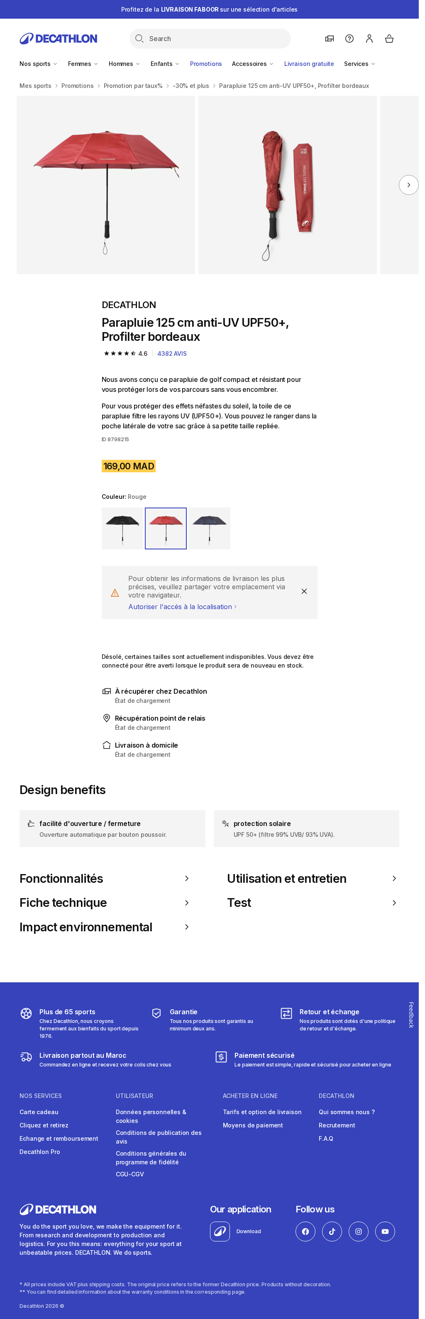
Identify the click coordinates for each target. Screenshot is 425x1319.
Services (357, 63)
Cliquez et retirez (44, 1125)
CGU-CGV (130, 1174)
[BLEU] (209, 528)
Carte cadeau (39, 1111)
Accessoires (250, 63)
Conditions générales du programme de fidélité (151, 1158)
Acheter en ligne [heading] (250, 1096)
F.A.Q (326, 1138)
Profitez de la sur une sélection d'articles (209, 9)
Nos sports (36, 63)
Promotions (206, 63)
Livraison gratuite (309, 63)
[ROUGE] (166, 528)
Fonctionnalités (61, 879)
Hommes (122, 63)
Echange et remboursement (59, 1138)
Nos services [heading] (41, 1096)
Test (239, 903)
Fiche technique (63, 903)
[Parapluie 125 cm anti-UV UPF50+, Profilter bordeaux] (106, 185)
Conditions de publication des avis (159, 1137)
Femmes (80, 63)
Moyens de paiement (253, 1125)
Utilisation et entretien (286, 879)
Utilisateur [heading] (134, 1096)
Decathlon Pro (40, 1151)
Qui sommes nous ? (347, 1111)
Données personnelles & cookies (151, 1116)
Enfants (162, 63)
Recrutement (337, 1125)
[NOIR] (123, 528)
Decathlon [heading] (336, 1096)
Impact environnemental (86, 927)
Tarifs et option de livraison (262, 1111)
